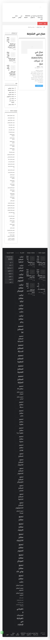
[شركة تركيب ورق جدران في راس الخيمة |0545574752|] (12, 54)
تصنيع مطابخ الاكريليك (10, 205)
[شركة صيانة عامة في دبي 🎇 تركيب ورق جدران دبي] (40, 8)
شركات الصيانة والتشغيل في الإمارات (10, 235)
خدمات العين (11, 92)
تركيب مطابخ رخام (11, 129)
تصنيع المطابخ (12, 174)
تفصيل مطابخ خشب (11, 232)
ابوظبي (10, 276)
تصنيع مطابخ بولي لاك (11, 213)
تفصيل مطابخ (12, 228)
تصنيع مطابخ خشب (11, 216)
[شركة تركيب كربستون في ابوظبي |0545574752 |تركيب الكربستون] (42, 258)
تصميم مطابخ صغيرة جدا (11, 167)
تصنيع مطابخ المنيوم (11, 208)
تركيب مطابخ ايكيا (11, 125)
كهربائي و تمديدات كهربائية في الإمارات (11, 239)
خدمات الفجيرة (11, 94)
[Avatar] (42, 67)
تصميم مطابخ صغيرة (11, 164)
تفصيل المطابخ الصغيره (12, 225)
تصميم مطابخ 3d (11, 152)
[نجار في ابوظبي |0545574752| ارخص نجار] (42, 285)
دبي (10, 262)
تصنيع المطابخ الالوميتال (12, 184)
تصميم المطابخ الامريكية (12, 135)
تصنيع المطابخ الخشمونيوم (12, 194)
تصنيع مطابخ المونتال (11, 210)
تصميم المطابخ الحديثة (12, 138)
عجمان (10, 265)
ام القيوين (9, 271)
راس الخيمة (9, 268)
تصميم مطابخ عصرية (11, 170)
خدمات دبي (11, 99)
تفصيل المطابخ (12, 218)
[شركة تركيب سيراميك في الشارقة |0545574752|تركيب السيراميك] (12, 40)
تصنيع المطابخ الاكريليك (12, 177)
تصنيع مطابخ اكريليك (11, 203)
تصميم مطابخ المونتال (10, 154)
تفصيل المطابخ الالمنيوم (12, 221)
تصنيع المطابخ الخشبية (12, 190)
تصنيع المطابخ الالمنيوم (12, 181)
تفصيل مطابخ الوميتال (10, 230)
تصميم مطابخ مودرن (11, 172)
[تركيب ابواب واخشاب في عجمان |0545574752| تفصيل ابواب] (12, 67)
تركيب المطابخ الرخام (11, 118)
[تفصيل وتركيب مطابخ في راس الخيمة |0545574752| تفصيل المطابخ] (32, 285)
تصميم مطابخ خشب (11, 161)
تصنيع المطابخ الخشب (11, 187)
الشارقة (10, 274)
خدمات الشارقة (11, 90)
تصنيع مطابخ (12, 200)
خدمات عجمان (11, 104)
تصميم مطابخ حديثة (11, 159)
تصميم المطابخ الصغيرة (12, 142)
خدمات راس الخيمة (11, 101)
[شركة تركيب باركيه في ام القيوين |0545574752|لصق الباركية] (32, 272)
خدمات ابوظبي (11, 88)
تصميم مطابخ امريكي (11, 157)
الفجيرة (10, 279)
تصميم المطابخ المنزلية (12, 149)
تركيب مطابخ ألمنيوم (11, 120)
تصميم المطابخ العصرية (12, 145)
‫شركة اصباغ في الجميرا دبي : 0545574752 (9, 258)
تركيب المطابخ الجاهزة (10, 115)
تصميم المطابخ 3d (11, 132)
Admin (38, 67)
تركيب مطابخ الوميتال (11, 122)
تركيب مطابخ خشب (11, 127)
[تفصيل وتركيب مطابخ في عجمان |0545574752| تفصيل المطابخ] (42, 272)
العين (10, 282)
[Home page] (44, 27)
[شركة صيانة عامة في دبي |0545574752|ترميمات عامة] (32, 258)
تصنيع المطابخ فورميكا (12, 197)
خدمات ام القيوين (10, 96)
